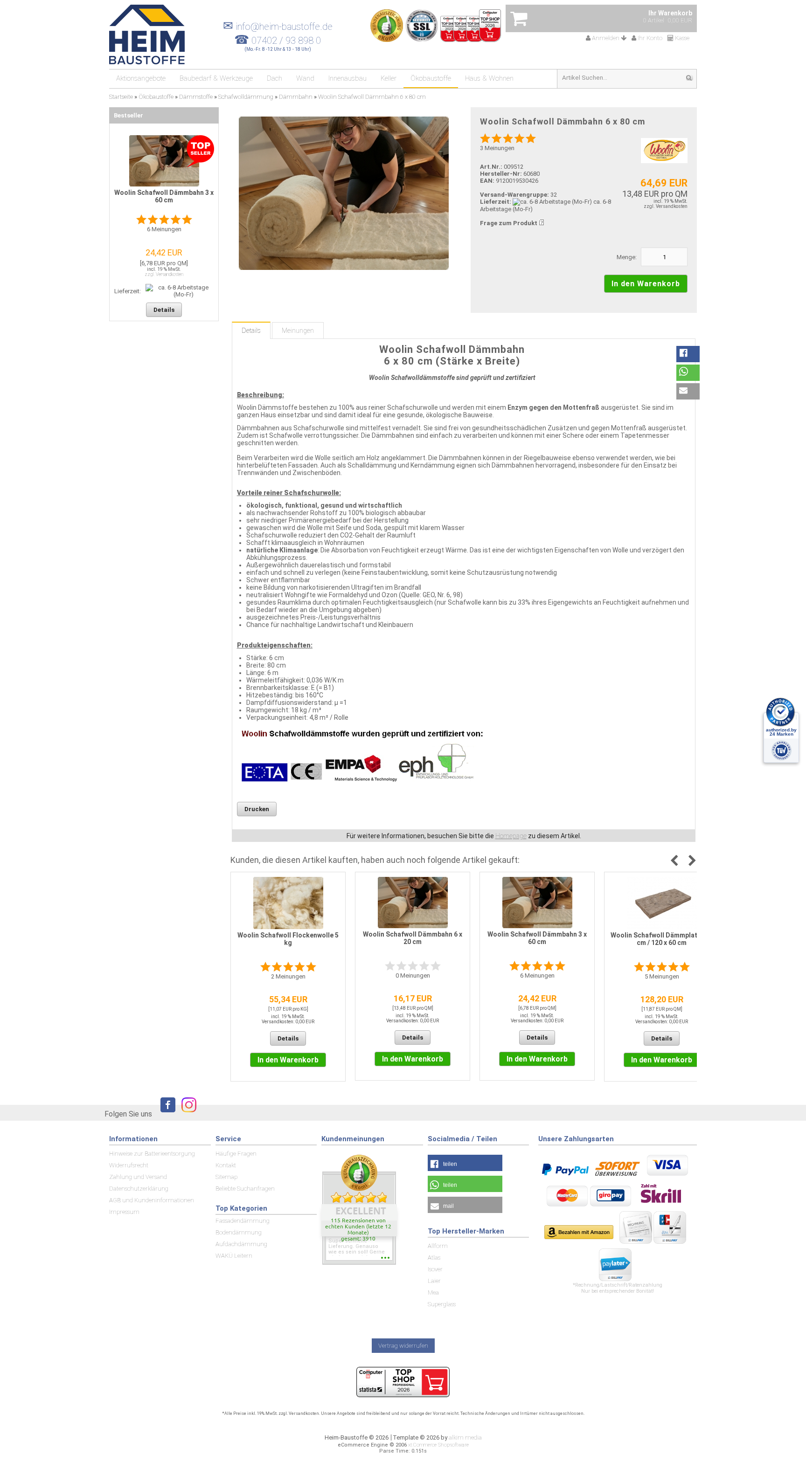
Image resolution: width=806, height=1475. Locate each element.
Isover (435, 1269)
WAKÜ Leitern (233, 1255)
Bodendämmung (238, 1232)
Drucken (256, 809)
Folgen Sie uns (128, 1114)
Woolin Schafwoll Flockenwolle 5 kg (288, 938)
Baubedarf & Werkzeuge (216, 78)
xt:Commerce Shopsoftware (438, 1445)
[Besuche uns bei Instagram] (186, 1113)
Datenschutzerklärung (138, 1188)
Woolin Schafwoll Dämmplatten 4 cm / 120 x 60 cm (662, 938)
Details (251, 330)
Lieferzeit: (495, 201)
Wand (305, 78)
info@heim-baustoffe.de (278, 26)
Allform (438, 1245)
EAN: (488, 180)
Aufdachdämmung (241, 1244)
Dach (274, 78)
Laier (434, 1280)
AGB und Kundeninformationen (151, 1200)
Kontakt (225, 1165)
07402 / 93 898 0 (286, 40)
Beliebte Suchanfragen (245, 1188)
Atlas (434, 1257)
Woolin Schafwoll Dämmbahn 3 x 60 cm (537, 937)
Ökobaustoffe (430, 78)
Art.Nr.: (491, 166)
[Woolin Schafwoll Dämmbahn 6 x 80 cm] (343, 193)
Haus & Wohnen (489, 78)
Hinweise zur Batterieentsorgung (152, 1153)
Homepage (511, 836)
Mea (433, 1292)
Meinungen (298, 330)
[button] (688, 354)
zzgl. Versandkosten (666, 206)
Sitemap (226, 1176)
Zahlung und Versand (138, 1176)
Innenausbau (347, 78)
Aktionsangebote (141, 78)
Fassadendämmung (242, 1220)
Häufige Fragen (236, 1153)
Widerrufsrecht (128, 1165)
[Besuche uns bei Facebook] (165, 1113)
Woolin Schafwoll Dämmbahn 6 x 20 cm (412, 937)
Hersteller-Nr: (501, 173)
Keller (388, 78)
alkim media (465, 1437)
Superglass (442, 1304)
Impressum (124, 1211)
